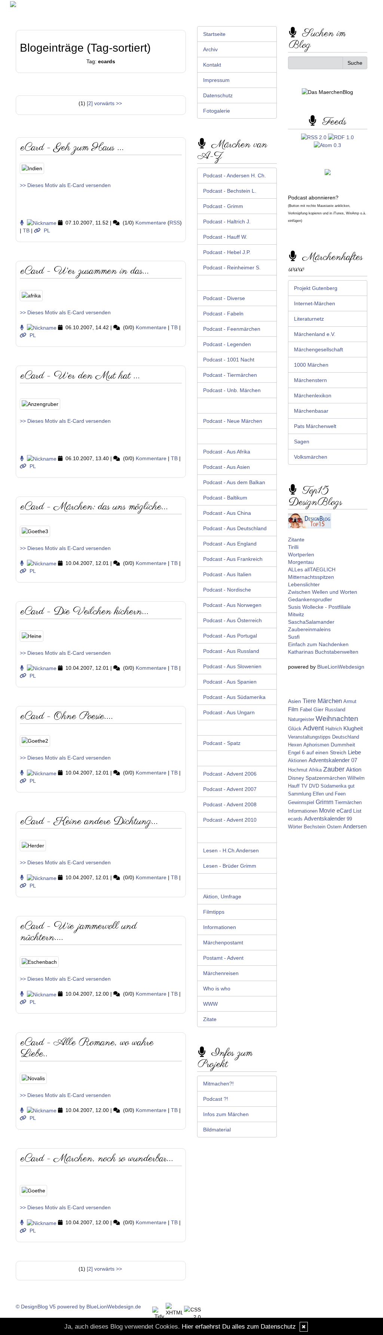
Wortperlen (301, 554)
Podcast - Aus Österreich (232, 620)
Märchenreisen (221, 973)
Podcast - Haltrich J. (227, 221)
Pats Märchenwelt (315, 426)
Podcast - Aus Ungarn (229, 712)
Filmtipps (213, 912)
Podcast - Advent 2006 (230, 774)
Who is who (216, 989)
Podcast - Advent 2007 (230, 789)
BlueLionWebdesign (340, 667)
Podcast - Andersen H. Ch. (234, 175)
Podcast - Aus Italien (227, 574)
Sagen (301, 442)
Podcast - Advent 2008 (230, 804)
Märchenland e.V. (314, 334)
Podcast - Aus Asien (226, 467)
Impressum (216, 80)
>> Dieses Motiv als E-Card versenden (65, 185)
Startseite (214, 34)
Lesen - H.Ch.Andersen (231, 850)
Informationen (219, 927)
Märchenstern (310, 380)
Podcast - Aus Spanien (230, 682)
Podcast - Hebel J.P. (227, 252)
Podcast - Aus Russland (231, 651)
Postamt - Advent (223, 958)
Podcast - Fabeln (223, 314)
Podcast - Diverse (224, 298)
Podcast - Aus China (227, 513)
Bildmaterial (217, 1130)
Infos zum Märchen (226, 1114)
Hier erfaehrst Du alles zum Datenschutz (239, 1326)
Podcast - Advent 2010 (230, 820)
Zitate (210, 1019)
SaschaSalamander (311, 622)
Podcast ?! (215, 1099)
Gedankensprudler (310, 599)
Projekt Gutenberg (315, 288)
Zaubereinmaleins (309, 629)
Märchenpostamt (223, 943)
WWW (210, 1004)
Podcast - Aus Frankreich (233, 559)
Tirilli (293, 547)
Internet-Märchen (314, 303)
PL (47, 230)
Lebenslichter (304, 584)
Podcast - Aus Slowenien (232, 666)
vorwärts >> (108, 103)
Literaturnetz (309, 319)
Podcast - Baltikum (225, 498)
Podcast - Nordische (227, 590)
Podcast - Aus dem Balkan (234, 482)
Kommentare (150, 223)
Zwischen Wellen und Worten (322, 592)
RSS (174, 223)
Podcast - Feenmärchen (231, 329)
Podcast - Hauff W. (225, 237)
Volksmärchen (310, 457)
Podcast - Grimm (223, 206)
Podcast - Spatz (221, 743)
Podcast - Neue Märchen (232, 421)
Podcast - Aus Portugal (230, 636)
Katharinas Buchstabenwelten (323, 652)
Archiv (210, 49)
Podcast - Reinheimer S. (232, 268)
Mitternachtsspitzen (311, 577)
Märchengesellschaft (318, 349)
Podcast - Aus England (230, 544)
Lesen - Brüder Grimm (229, 866)
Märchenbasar (311, 411)
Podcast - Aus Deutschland (235, 528)
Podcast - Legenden (227, 344)
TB (26, 230)
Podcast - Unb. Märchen (232, 390)
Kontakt (212, 65)
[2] (90, 103)
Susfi (294, 637)
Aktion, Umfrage (222, 896)
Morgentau (301, 562)
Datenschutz (218, 95)
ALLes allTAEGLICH (311, 569)
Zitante (296, 540)
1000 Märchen (311, 365)
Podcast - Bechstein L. (229, 191)
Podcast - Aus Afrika (226, 452)
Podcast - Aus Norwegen (232, 605)
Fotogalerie (216, 111)
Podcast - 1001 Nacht (228, 360)
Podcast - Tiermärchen (230, 375)
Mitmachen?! (218, 1084)
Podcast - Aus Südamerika (234, 697)
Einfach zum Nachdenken (318, 644)
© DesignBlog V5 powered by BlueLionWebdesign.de (78, 1307)
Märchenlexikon (312, 395)
